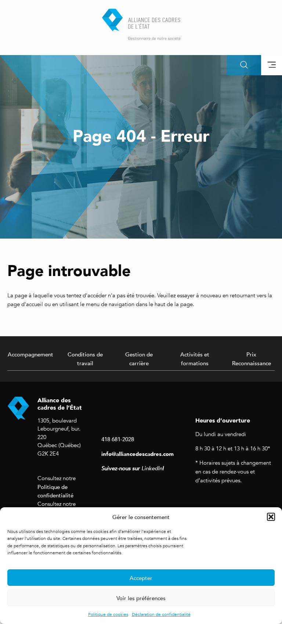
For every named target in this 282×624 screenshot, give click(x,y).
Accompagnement (30, 354)
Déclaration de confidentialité (161, 614)
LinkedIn (151, 468)
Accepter (141, 577)
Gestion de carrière (139, 358)
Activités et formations (194, 358)
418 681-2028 (117, 439)
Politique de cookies (108, 614)
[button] (271, 516)
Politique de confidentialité (55, 491)
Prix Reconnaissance (251, 358)
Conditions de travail (85, 358)
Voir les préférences (141, 598)
